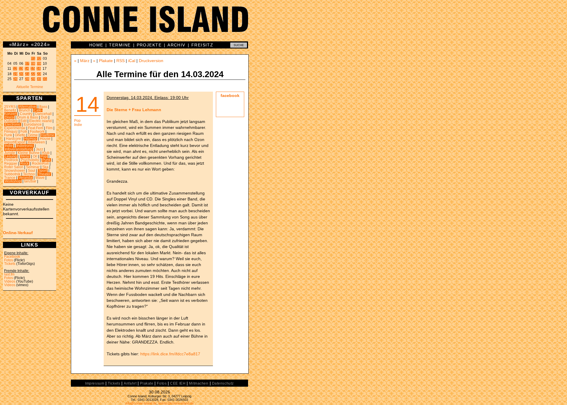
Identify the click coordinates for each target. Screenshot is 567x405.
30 (39, 79)
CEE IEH (177, 383)
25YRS (10, 106)
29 (33, 79)
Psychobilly (30, 160)
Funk (8, 135)
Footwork (37, 131)
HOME (96, 45)
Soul (31, 170)
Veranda (25, 177)
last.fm (9, 274)
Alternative (27, 106)
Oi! (35, 156)
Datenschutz (223, 383)
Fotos (8, 260)
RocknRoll (40, 163)
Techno (29, 174)
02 (39, 58)
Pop (43, 156)
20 (21, 74)
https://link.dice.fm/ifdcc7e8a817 (170, 353)
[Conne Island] (283, 23)
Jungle (9, 153)
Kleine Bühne (29, 153)
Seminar (33, 167)
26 (15, 79)
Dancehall (43, 114)
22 (33, 74)
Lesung (11, 156)
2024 (40, 44)
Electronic (13, 124)
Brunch (24, 110)
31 (45, 79)
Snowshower (14, 170)
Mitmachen (198, 383)
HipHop (30, 138)
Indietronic (25, 146)
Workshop (13, 181)
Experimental (14, 128)
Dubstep (11, 121)
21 (27, 74)
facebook (230, 95)
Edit (23, 121)
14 (27, 68)
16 (39, 68)
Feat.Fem (35, 128)
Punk (46, 160)
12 (15, 68)
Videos (9, 281)
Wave (40, 177)
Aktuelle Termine (29, 87)
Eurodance (33, 124)
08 (33, 63)
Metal (25, 156)
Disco (9, 117)
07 (27, 63)
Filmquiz (11, 131)
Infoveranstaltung (18, 149)
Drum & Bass (27, 117)
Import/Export (14, 142)
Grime (33, 135)
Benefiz (10, 110)
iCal (131, 60)
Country (26, 114)
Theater (44, 174)
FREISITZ (202, 45)
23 (39, 74)
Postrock (11, 160)
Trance (9, 177)
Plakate (106, 60)
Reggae (10, 163)
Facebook (12, 256)
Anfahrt (130, 383)
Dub (44, 117)
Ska (45, 167)
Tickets (9, 263)
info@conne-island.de (141, 403)
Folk (23, 131)
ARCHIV (176, 45)
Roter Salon (13, 167)
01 (33, 58)
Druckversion (151, 60)
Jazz (39, 149)
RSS (120, 60)
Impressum (94, 383)
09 (39, 63)
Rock (24, 163)
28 (27, 79)
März (19, 44)
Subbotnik (12, 174)
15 (33, 68)
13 (21, 68)
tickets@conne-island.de (176, 403)
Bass (43, 106)
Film (49, 128)
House (45, 138)
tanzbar (30, 181)
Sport (42, 170)
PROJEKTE (149, 45)
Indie (9, 146)
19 (15, 74)
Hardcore (13, 138)
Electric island (40, 121)
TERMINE (120, 45)
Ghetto (20, 135)
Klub (46, 153)
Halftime (47, 135)
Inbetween (36, 142)
